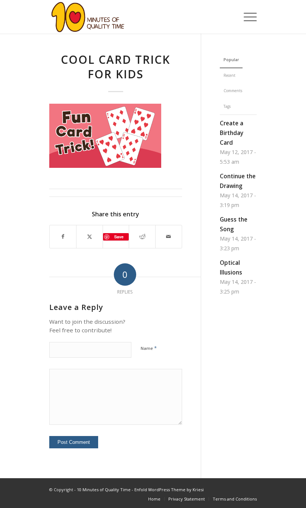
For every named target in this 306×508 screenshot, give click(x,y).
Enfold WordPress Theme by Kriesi (169, 489)
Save (119, 236)
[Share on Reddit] (142, 236)
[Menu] (246, 17)
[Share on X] (89, 236)
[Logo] (88, 17)
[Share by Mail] (169, 236)
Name (149, 348)
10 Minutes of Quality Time (104, 489)
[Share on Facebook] (63, 236)
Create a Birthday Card (231, 132)
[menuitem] (246, 17)
